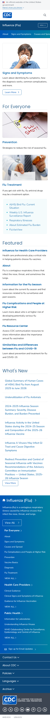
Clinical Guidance (12, 590)
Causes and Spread (13, 546)
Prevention (9, 142)
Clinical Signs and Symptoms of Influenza (23, 596)
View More (10, 483)
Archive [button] (7, 689)
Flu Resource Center (15, 326)
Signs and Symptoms (21, 34)
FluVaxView (15, 229)
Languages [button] (9, 681)
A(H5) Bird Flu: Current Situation (22, 206)
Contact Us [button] (9, 657)
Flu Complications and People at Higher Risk (23, 305)
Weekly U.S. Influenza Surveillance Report (21, 214)
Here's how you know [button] (12, 7)
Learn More (10, 92)
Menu (42, 25)
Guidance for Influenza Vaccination (20, 601)
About (5, 34)
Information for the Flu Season (22, 284)
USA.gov (18, 717)
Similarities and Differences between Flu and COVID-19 (20, 346)
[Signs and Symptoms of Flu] (25, 55)
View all (10, 578)
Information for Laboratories (17, 619)
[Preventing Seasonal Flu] (25, 124)
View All (10, 522)
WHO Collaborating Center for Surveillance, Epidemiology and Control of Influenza (24, 631)
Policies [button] (7, 673)
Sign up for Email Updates (20, 648)
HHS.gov (6, 717)
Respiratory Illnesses (20, 220)
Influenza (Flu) (11, 25)
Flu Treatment (12, 185)
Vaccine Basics (11, 562)
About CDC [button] (9, 665)
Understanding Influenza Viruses (19, 624)
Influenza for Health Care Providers (24, 250)
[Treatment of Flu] (25, 167)
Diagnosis (8, 567)
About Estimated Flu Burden (24, 225)
